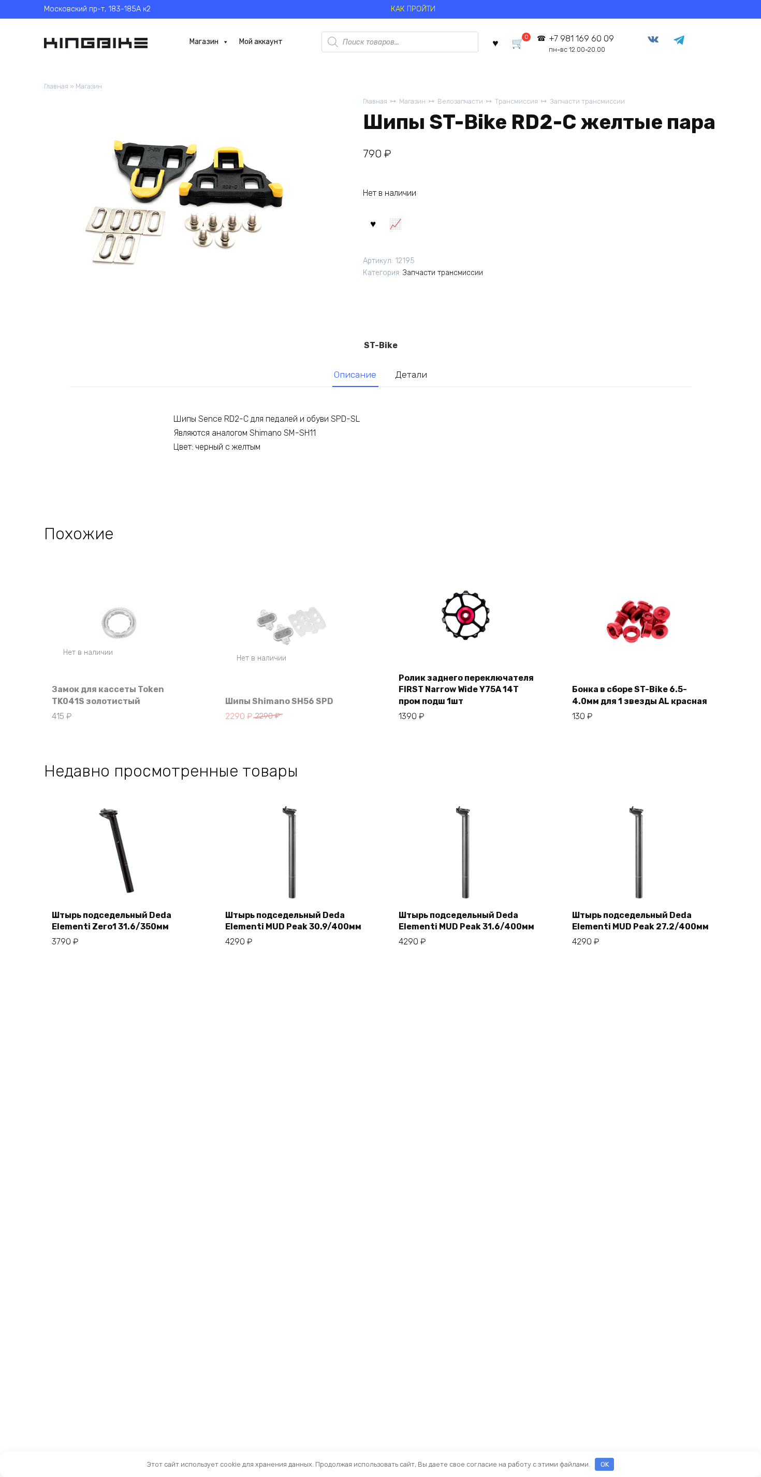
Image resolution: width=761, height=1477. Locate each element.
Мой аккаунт (261, 41)
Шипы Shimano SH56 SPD (279, 701)
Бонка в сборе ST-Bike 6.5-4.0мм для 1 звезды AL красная (639, 695)
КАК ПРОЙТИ (413, 9)
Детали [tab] (411, 374)
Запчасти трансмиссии (587, 101)
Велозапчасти (460, 101)
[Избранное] (495, 42)
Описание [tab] (355, 374)
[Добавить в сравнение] (395, 223)
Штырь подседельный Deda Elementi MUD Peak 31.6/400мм (466, 920)
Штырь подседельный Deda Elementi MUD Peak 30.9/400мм (293, 920)
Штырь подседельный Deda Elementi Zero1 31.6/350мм (111, 920)
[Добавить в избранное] (373, 223)
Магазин (203, 41)
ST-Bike (381, 345)
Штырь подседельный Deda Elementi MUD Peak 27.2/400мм (640, 920)
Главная (56, 86)
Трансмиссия (516, 101)
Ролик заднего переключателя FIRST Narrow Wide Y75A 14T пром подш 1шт (466, 689)
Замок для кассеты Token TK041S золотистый (108, 695)
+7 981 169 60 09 (581, 44)
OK (605, 1464)
